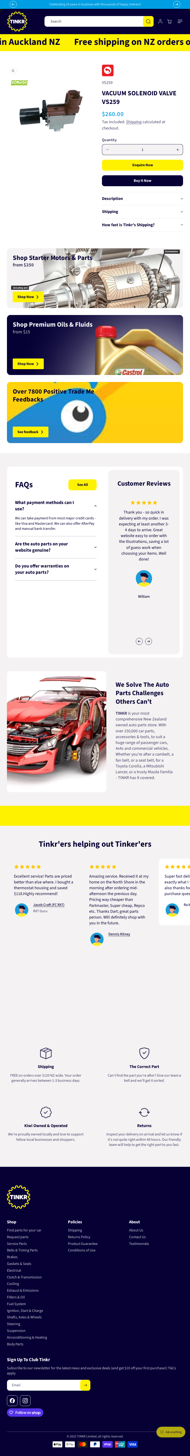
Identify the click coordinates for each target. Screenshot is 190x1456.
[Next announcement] (176, 4)
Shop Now (25, 296)
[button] (180, 21)
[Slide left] (139, 641)
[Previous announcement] (13, 4)
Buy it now (142, 180)
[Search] (148, 21)
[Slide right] (148, 641)
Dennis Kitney (102, 934)
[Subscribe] (85, 1385)
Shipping (134, 122)
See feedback (27, 431)
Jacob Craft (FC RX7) (31, 904)
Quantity (109, 140)
